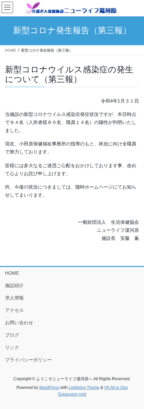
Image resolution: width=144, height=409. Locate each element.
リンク (12, 347)
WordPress (49, 387)
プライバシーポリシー (28, 359)
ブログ (12, 335)
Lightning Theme (84, 387)
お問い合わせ (19, 322)
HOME (12, 273)
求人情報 (14, 297)
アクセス (14, 310)
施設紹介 (14, 285)
